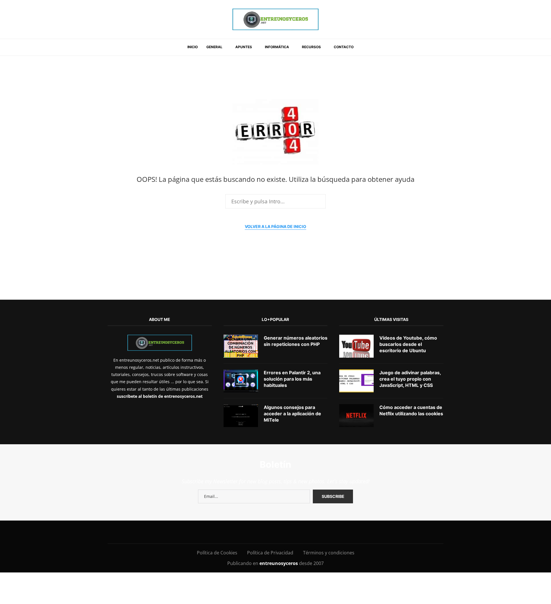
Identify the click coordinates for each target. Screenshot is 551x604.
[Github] (285, 532)
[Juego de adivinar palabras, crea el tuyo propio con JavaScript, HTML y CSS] (356, 380)
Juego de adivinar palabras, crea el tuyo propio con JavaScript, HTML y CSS (410, 379)
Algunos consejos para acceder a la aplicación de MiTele (292, 413)
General (214, 47)
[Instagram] (233, 532)
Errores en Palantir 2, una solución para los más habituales (292, 379)
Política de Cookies (217, 553)
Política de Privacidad (270, 553)
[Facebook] (210, 532)
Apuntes (243, 47)
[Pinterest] (246, 532)
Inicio (192, 47)
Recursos (311, 47)
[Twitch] (298, 532)
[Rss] (311, 532)
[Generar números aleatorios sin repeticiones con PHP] (241, 346)
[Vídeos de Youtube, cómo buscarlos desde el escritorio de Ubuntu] (356, 346)
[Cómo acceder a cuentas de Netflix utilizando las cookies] (356, 415)
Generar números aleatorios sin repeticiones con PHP (295, 341)
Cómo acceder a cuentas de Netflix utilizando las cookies (411, 410)
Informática (277, 47)
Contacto (344, 47)
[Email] (272, 532)
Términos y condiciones (328, 553)
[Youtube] (259, 532)
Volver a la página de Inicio (275, 226)
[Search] (365, 47)
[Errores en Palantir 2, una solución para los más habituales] (241, 380)
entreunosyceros (279, 563)
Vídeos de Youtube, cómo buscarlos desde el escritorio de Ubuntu (408, 344)
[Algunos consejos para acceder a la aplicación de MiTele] (241, 415)
